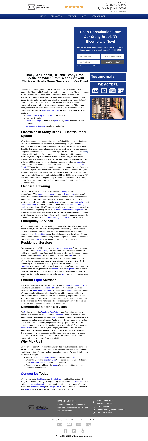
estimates (55, 269)
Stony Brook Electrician (50, 110)
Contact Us (29, 373)
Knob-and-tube (79, 202)
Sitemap (84, 420)
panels (79, 162)
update (66, 121)
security (38, 357)
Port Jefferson (56, 379)
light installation (48, 357)
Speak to (28, 389)
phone (55, 365)
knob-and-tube (43, 194)
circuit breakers (66, 217)
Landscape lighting (37, 387)
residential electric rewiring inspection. (68, 210)
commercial (25, 328)
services (70, 290)
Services (55, 16)
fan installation (41, 250)
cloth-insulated (67, 194)
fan (63, 274)
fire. (70, 256)
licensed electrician (64, 248)
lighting (85, 152)
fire (39, 197)
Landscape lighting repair (36, 126)
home (40, 256)
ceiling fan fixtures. (56, 387)
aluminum (53, 194)
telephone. (71, 269)
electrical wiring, (53, 217)
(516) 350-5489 (115, 50)
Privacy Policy (57, 420)
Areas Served (99, 16)
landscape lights (48, 288)
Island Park (40, 379)
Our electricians (41, 234)
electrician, (25, 266)
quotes (32, 365)
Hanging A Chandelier (66, 401)
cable (57, 202)
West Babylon (55, 312)
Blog (83, 16)
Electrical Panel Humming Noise (71, 404)
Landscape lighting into (75, 285)
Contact (72, 16)
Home (43, 16)
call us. (39, 239)
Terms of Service (72, 420)
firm (25, 312)
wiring (75, 357)
